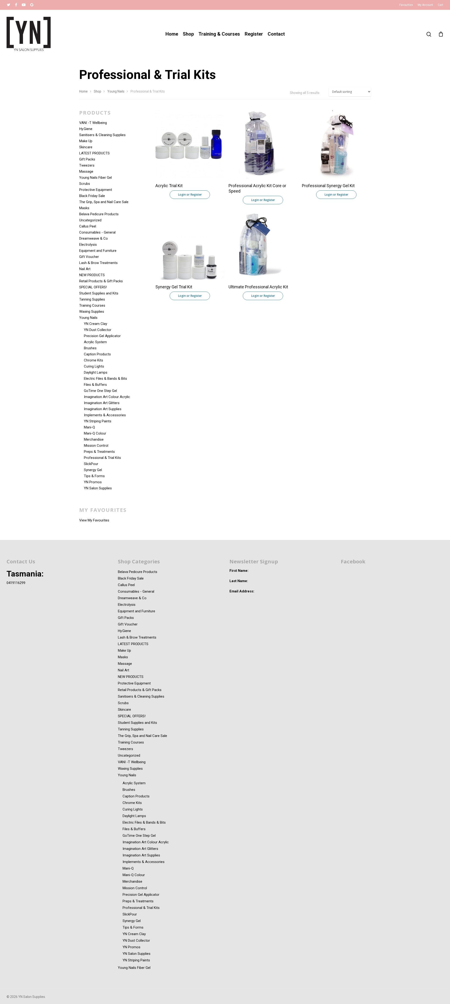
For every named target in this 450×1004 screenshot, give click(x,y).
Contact (276, 34)
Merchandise (94, 439)
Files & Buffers (95, 385)
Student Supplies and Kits (98, 293)
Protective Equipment (95, 190)
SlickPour (91, 464)
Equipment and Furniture (97, 251)
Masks (84, 208)
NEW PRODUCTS (92, 275)
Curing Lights (94, 366)
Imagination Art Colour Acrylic (107, 397)
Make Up (85, 141)
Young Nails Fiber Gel (95, 177)
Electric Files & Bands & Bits (105, 378)
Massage (86, 171)
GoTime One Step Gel (100, 391)
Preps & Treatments (99, 452)
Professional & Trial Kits (102, 458)
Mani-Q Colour (95, 433)
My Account (425, 5)
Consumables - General (97, 232)
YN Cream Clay (95, 324)
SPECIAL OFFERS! (93, 287)
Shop (188, 34)
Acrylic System (95, 342)
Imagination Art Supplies (102, 409)
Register (254, 34)
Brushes (90, 348)
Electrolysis (88, 244)
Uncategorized (90, 220)
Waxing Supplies (91, 311)
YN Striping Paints (97, 421)
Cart (440, 5)
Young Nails (115, 91)
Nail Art (84, 269)
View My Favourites (94, 520)
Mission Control (96, 445)
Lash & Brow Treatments (98, 263)
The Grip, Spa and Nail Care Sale (103, 202)
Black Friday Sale (92, 196)
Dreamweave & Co (93, 238)
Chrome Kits (93, 360)
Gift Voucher (89, 257)
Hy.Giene (85, 129)
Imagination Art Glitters (102, 403)
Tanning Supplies (92, 299)
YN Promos (93, 482)
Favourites (406, 5)
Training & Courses (219, 34)
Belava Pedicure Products (99, 214)
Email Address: (241, 591)
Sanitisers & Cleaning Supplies (102, 135)
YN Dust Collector (97, 330)
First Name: (238, 571)
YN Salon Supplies (98, 488)
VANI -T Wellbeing (93, 123)
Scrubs (84, 184)
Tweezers (86, 165)
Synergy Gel (93, 470)
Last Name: (238, 581)
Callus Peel (87, 226)
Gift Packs (87, 159)
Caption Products (97, 354)
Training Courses (92, 305)
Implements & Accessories (105, 415)
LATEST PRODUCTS (94, 153)
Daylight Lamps (95, 372)
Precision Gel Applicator (102, 336)
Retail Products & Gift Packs (101, 281)
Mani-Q (89, 427)
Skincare (85, 147)
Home (171, 34)
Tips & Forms (94, 476)
